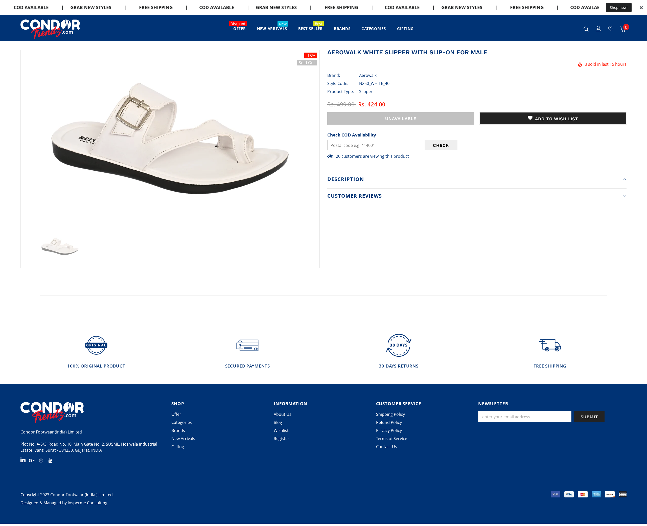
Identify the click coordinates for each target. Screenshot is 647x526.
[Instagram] (40, 460)
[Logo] (50, 29)
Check (441, 145)
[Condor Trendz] (92, 412)
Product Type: (340, 91)
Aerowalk (368, 75)
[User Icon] (598, 28)
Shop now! (619, 7)
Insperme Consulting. (88, 503)
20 (338, 156)
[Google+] (31, 460)
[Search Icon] (586, 28)
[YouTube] (50, 460)
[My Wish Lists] (610, 28)
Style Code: (337, 83)
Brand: (333, 75)
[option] (170, 139)
